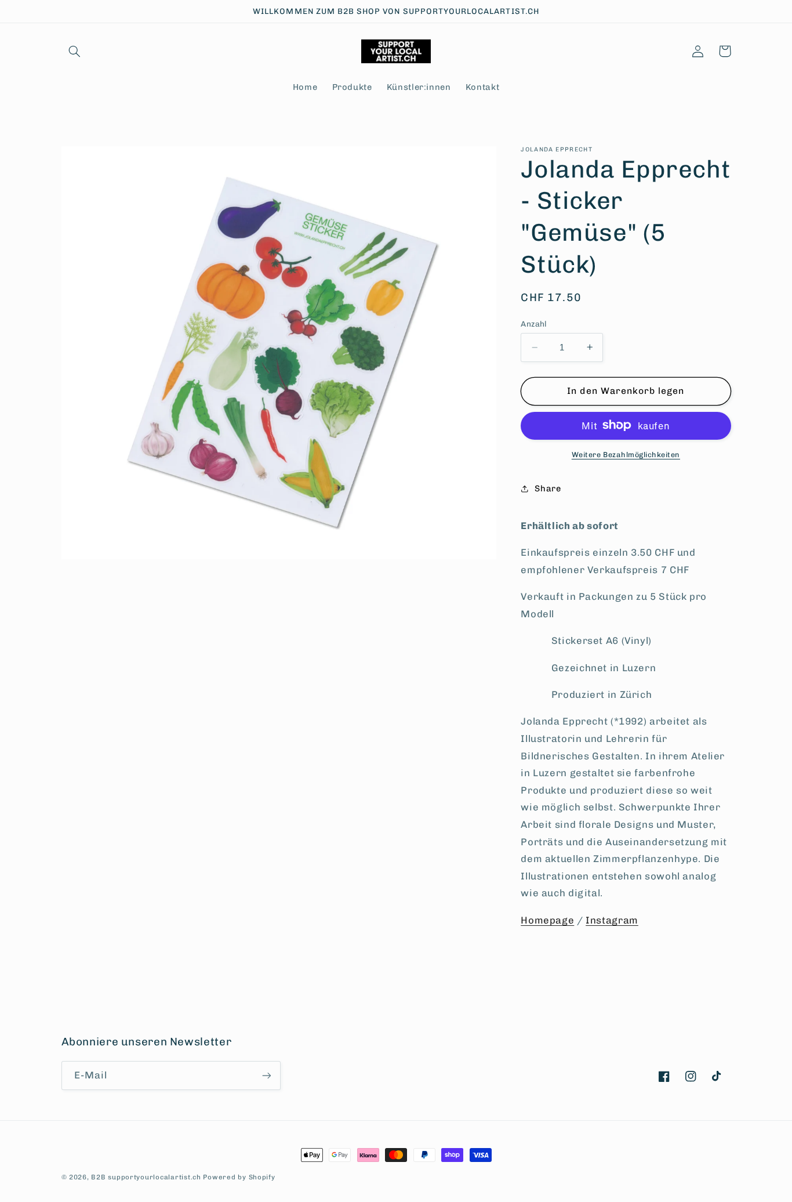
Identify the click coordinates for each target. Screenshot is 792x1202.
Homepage (547, 920)
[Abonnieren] (266, 1075)
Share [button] (548, 488)
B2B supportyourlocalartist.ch (146, 1177)
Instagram (612, 920)
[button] (74, 51)
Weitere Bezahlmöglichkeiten (626, 454)
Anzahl (534, 323)
